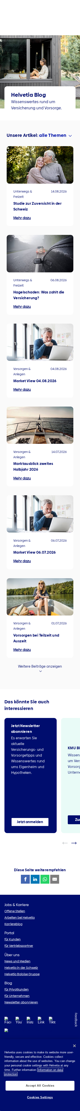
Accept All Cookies (40, 1085)
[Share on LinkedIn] (35, 879)
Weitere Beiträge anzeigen (40, 666)
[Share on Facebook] (25, 879)
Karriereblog (13, 924)
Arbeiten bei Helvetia (19, 917)
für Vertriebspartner (18, 946)
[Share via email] (54, 879)
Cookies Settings (40, 1097)
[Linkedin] (41, 1022)
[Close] (74, 1046)
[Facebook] (7, 1022)
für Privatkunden (16, 989)
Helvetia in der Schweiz (21, 967)
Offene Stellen (14, 911)
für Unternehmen (17, 996)
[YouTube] (19, 1022)
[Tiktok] (52, 1022)
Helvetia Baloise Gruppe (22, 974)
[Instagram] (30, 1022)
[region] (40, 1075)
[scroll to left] (67, 843)
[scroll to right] (76, 843)
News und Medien (17, 961)
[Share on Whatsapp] (44, 879)
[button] (30, 822)
